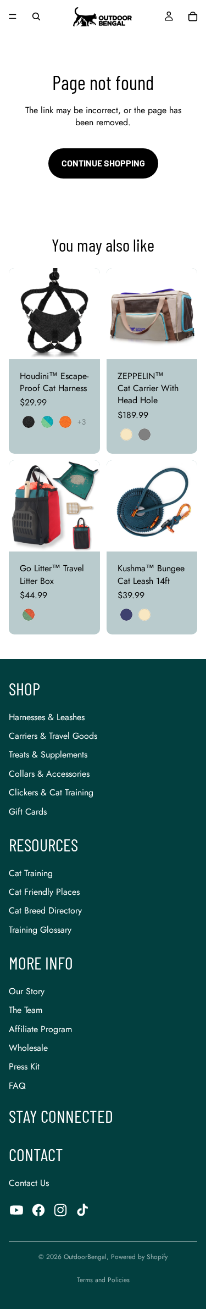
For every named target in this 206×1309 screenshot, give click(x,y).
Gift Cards (28, 811)
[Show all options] (81, 422)
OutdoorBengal (85, 1257)
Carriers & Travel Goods (53, 735)
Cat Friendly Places (44, 891)
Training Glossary (40, 929)
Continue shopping (103, 163)
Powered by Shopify (139, 1257)
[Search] (36, 16)
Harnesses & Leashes (47, 717)
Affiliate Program (40, 1029)
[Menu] (12, 16)
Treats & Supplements (48, 754)
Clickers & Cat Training (51, 792)
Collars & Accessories (49, 773)
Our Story (26, 991)
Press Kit (24, 1066)
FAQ (17, 1085)
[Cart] (193, 16)
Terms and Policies (103, 1280)
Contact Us (29, 1183)
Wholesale (28, 1047)
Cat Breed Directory (45, 910)
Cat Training (31, 873)
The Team (25, 1010)
